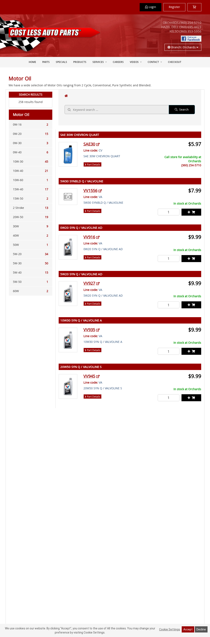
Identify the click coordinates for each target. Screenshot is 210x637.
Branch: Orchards (183, 47)
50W (30, 245)
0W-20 (30, 134)
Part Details (93, 164)
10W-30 (30, 161)
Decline (201, 629)
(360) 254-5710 (190, 23)
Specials (61, 62)
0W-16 (30, 124)
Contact (153, 62)
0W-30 (30, 143)
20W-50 (30, 217)
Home (32, 62)
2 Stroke (30, 208)
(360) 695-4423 (190, 27)
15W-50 (30, 198)
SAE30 (89, 144)
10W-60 (30, 180)
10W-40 (30, 171)
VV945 (89, 376)
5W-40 (30, 272)
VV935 (89, 329)
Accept (188, 629)
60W (30, 291)
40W (30, 235)
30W (30, 226)
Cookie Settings (169, 629)
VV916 (89, 237)
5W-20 (30, 254)
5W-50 (30, 282)
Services (98, 62)
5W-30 (30, 263)
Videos (134, 62)
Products (79, 62)
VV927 (89, 283)
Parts (46, 62)
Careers (118, 62)
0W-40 (30, 152)
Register (174, 7)
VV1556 (90, 190)
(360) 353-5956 (190, 31)
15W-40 (30, 189)
